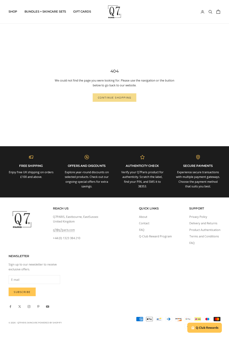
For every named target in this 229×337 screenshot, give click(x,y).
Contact (144, 223)
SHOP (13, 11)
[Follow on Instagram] (29, 306)
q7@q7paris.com (64, 230)
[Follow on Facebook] (10, 306)
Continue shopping (114, 97)
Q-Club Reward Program (155, 236)
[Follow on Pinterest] (38, 306)
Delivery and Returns (203, 223)
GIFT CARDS (82, 11)
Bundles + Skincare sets (45, 11)
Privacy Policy (198, 217)
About (143, 217)
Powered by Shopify (50, 322)
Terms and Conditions (204, 236)
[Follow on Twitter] (19, 306)
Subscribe (22, 292)
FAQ (141, 230)
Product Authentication (204, 230)
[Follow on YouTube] (47, 306)
